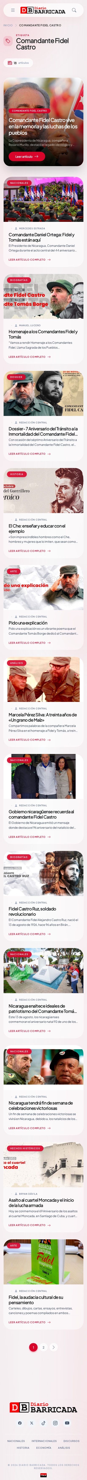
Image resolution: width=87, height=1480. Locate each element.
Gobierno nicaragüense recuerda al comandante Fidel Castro (41, 814)
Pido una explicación (28, 622)
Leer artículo (24, 156)
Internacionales (44, 1441)
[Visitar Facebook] (20, 1423)
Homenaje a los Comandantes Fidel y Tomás (43, 334)
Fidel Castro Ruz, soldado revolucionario (32, 911)
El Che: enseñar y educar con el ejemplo (37, 528)
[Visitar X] (31, 1423)
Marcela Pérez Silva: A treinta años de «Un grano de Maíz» (43, 717)
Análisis (64, 1447)
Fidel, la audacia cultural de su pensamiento (36, 1299)
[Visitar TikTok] (43, 1423)
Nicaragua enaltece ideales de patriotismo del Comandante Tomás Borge (42, 1011)
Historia (23, 1447)
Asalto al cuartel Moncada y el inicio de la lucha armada (41, 1202)
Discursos (72, 1441)
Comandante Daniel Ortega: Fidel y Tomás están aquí (42, 237)
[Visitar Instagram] (55, 1423)
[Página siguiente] (53, 1347)
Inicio (8, 25)
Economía (44, 1447)
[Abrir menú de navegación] (13, 10)
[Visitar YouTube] (67, 1423)
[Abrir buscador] (74, 10)
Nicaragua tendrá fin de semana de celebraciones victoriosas (41, 1105)
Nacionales (16, 1441)
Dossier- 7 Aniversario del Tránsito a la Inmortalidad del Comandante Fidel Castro (43, 434)
